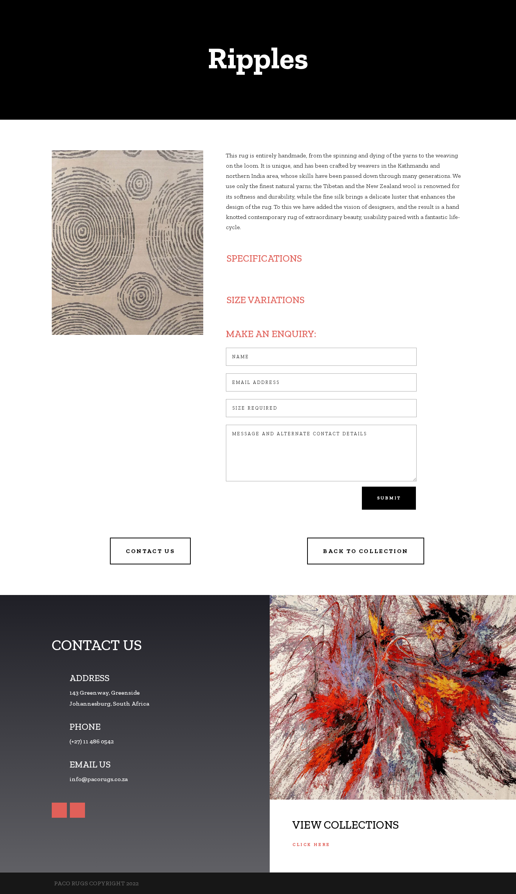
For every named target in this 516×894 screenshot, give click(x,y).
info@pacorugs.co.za (99, 779)
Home (292, 19)
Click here (311, 844)
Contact (477, 19)
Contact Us (150, 551)
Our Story (375, 19)
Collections (328, 19)
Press (448, 19)
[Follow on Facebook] (59, 810)
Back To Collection (365, 551)
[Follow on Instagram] (77, 810)
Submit (389, 498)
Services (411, 19)
